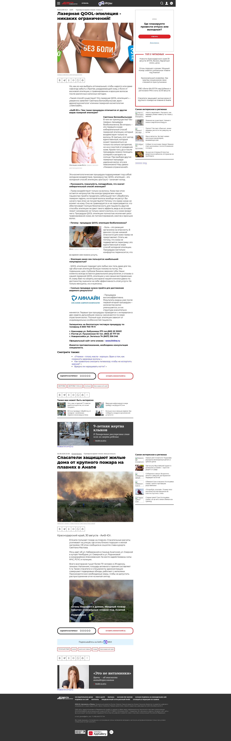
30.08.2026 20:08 (63, 454)
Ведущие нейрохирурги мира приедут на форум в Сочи (117, 404)
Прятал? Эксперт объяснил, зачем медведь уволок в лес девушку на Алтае (158, 130)
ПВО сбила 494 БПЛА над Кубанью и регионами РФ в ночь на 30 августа (154, 90)
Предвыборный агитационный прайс (116, 699)
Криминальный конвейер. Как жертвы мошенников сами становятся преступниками (154, 80)
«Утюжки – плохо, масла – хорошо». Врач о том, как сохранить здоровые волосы (98, 357)
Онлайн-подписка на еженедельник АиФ (151, 697)
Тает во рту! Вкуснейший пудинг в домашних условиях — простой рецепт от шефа (158, 467)
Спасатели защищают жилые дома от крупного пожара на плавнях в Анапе (154, 99)
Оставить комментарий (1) (115, 376)
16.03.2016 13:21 (62, 10)
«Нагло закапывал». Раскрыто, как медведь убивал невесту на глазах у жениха (159, 114)
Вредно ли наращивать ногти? (89, 366)
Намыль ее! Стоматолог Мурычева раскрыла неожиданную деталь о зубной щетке (158, 460)
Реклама (111, 697)
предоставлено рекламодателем (69, 75)
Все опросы (154, 43)
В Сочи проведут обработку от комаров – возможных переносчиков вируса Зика (79, 413)
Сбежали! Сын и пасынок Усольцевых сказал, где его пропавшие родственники (160, 483)
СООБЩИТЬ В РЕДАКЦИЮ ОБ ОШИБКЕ (146, 699)
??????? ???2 (141, 163)
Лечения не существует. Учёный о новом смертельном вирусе (158, 121)
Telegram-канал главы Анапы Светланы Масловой (76, 523)
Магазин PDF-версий (124, 697)
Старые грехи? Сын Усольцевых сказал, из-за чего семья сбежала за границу (159, 499)
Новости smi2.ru (65, 446)
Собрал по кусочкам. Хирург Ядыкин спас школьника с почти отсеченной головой (159, 146)
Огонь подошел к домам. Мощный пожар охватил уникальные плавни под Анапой (154, 70)
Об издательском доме (84, 697)
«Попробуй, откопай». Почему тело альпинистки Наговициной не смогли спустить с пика (159, 491)
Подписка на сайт (82, 699)
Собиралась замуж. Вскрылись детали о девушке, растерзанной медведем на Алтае (158, 475)
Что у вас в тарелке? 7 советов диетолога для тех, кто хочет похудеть (79, 405)
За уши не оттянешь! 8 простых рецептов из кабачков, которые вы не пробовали (160, 154)
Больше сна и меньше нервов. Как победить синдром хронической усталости (118, 413)
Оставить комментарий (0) (115, 631)
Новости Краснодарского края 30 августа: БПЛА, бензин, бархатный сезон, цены (154, 61)
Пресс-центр (100, 697)
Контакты (95, 699)
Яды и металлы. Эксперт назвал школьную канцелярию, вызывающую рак (157, 138)
